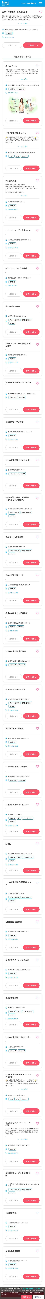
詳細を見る (13, 121)
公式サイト (12, 45)
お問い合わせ (33, 45)
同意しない (39, 1297)
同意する (26, 1297)
